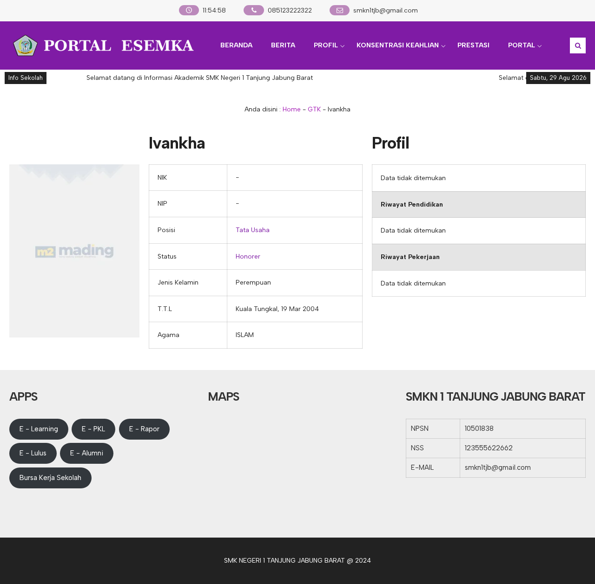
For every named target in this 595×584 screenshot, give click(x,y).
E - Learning (39, 429)
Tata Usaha (253, 230)
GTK (314, 109)
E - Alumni (86, 453)
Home (292, 109)
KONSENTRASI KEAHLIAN (398, 45)
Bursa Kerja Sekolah (50, 478)
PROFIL (326, 45)
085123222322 (290, 10)
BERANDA (236, 45)
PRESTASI (473, 45)
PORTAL (521, 45)
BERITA (283, 45)
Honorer (248, 256)
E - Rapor (144, 429)
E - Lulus (33, 453)
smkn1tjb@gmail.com (385, 10)
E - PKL (93, 429)
